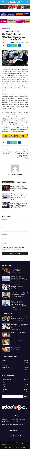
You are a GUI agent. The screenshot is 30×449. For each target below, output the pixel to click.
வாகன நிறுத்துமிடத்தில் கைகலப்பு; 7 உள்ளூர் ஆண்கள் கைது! (18, 188)
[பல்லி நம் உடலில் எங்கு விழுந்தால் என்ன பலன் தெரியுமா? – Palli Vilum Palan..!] (6, 326)
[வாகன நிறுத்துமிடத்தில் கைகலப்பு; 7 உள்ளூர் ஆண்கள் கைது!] (6, 188)
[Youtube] (20, 435)
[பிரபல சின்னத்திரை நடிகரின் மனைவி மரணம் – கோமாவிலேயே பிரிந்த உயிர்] (6, 318)
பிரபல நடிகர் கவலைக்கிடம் (17, 340)
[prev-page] (3, 211)
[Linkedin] (19, 45)
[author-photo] (15, 172)
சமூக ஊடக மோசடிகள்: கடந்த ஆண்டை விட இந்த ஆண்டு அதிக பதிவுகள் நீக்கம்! (18, 205)
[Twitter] (12, 45)
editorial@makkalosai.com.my (15, 424)
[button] (2, 2)
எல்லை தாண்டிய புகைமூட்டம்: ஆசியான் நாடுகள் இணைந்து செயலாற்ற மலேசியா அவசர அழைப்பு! (19, 278)
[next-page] (5, 211)
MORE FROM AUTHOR (20, 182)
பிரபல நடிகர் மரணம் (15, 347)
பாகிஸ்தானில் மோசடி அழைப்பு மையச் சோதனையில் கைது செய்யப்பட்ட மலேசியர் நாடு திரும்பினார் (19, 294)
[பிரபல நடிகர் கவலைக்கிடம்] (6, 342)
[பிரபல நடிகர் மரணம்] (6, 349)
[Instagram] (13, 435)
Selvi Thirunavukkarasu (8, 42)
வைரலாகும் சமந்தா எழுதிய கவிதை (6, 152)
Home (3, 25)
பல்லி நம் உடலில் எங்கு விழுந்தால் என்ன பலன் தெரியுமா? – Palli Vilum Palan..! (19, 326)
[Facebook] (8, 45)
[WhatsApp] (15, 45)
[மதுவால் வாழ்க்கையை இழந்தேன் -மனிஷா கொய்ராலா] (6, 334)
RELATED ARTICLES (8, 182)
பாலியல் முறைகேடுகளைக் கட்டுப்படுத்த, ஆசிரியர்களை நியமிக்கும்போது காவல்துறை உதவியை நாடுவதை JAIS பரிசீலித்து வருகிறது (19, 304)
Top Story (4, 190)
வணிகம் (7, 28)
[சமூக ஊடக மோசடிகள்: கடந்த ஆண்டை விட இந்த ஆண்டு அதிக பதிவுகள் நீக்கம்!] (6, 205)
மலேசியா (7, 25)
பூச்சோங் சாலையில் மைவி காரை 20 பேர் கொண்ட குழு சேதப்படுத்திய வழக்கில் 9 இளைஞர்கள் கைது (21, 155)
